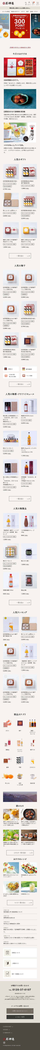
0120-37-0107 (22, 989)
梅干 (28, 11)
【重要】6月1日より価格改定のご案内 (20, 47)
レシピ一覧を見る (20, 902)
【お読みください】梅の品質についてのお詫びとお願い (19, 936)
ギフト (23, 11)
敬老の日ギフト (15, 11)
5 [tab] (22, 39)
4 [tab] (21, 39)
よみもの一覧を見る (20, 852)
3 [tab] (20, 39)
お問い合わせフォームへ (20, 1011)
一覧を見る (20, 256)
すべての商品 (6, 11)
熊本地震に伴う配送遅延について (13, 911)
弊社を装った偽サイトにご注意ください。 (15, 942)
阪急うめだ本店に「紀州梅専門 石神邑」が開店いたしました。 (20, 930)
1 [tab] (17, 39)
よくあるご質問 (20, 1017)
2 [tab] (18, 39)
